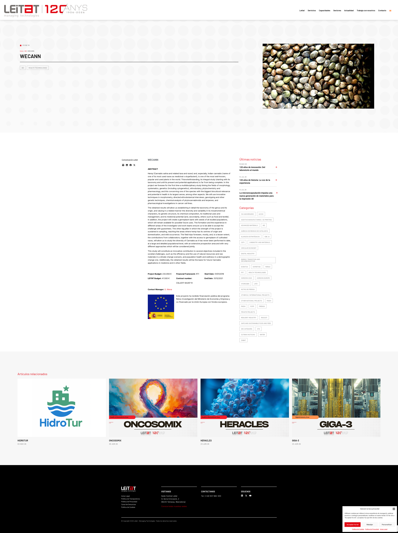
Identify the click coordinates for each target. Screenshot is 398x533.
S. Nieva (168, 289)
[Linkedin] (242, 496)
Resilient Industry (248, 317)
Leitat (302, 10)
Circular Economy (248, 248)
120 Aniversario (247, 214)
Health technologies (38, 68)
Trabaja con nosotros (366, 10)
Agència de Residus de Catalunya (254, 231)
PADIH (269, 301)
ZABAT (243, 340)
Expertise (256, 267)
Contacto (382, 10)
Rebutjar (370, 525)
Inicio (21, 51)
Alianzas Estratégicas (250, 237)
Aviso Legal (383, 529)
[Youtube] (250, 496)
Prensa (262, 306)
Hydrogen (245, 284)
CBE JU (267, 237)
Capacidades (324, 10)
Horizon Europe (263, 278)
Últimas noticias (248, 334)
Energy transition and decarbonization (250, 260)
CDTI (243, 242)
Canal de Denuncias (128, 504)
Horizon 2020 (246, 278)
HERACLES (206, 440)
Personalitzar (387, 525)
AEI (26, 51)
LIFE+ (256, 284)
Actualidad (349, 10)
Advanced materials (249, 225)
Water (262, 334)
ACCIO (261, 214)
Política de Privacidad (372, 529)
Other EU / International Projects (255, 295)
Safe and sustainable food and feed (256, 323)
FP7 (242, 272)
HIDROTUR (23, 440)
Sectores (337, 10)
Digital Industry (248, 253)
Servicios (312, 10)
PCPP (252, 306)
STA (258, 329)
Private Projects (248, 312)
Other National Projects (251, 301)
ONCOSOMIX (115, 440)
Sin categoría (246, 329)
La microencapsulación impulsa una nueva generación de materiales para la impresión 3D (256, 196)
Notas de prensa (248, 289)
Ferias (267, 267)
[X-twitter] (246, 496)
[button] (394, 509)
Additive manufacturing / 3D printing (256, 220)
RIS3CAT (264, 317)
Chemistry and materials (259, 242)
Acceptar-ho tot (353, 525)
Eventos (244, 267)
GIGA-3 (295, 440)
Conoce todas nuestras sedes (174, 506)
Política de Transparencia (130, 499)
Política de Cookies (358, 529)
